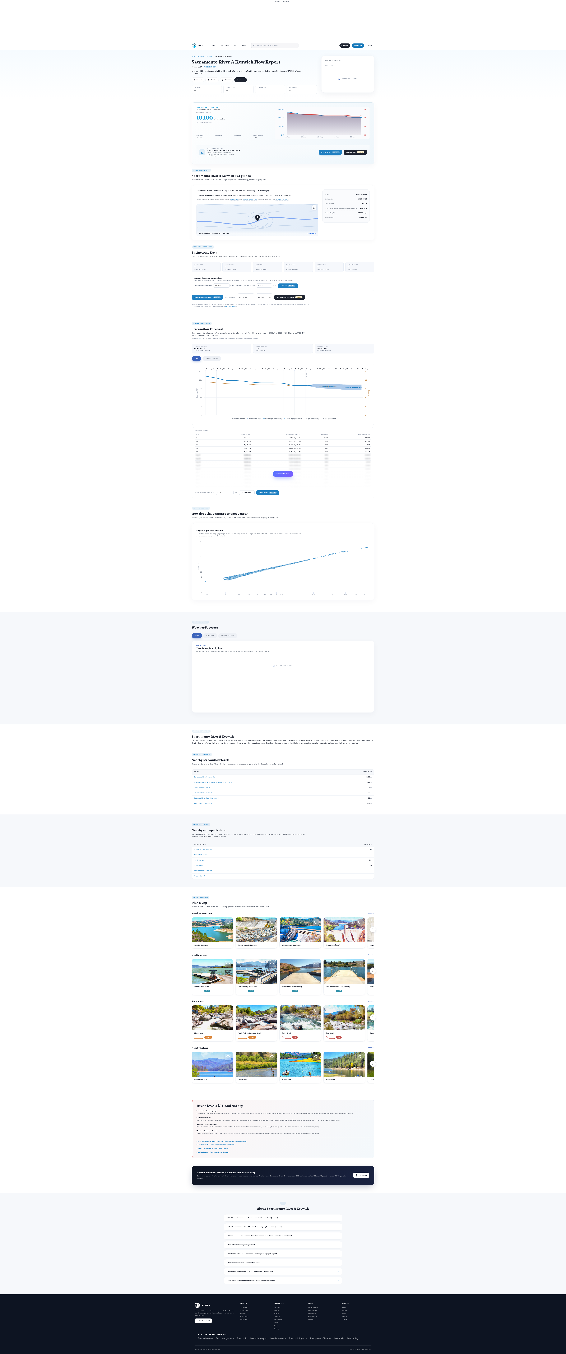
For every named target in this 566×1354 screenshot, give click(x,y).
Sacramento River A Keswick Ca (204, 777)
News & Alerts (312, 1310)
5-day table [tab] (210, 635)
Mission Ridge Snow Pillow (203, 849)
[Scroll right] (373, 929)
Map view (226, 80)
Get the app (361, 1175)
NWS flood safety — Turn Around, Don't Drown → (212, 1152)
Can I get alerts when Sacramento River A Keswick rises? (251, 1281)
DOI (370, 1349)
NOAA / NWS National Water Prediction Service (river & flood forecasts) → (221, 1141)
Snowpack (243, 1307)
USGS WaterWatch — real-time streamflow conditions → (216, 1145)
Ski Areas (277, 1307)
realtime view (234, 199)
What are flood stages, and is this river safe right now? (250, 1272)
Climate (213, 45)
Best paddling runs (298, 1338)
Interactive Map (313, 1307)
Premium (345, 1310)
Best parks (242, 1338)
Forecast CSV (267, 492)
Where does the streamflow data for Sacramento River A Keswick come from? (259, 1236)
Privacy (344, 1316)
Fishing (276, 1313)
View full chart (329, 152)
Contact (344, 1319)
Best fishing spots (259, 1338)
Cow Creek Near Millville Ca (203, 793)
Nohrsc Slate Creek (200, 855)
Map (235, 45)
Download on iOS (204, 1321)
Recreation (225, 45)
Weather (310, 1319)
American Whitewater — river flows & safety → (212, 1148)
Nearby (239, 80)
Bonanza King (198, 865)
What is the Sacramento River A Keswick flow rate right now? (252, 1218)
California (209, 56)
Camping (277, 1316)
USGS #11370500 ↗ (210, 67)
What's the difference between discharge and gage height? (252, 1254)
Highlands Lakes (199, 860)
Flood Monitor (312, 1316)
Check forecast (247, 492)
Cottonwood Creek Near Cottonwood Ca (206, 798)
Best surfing (352, 1338)
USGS (354, 1349)
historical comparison (250, 199)
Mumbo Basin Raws (200, 876)
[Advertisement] (283, 21)
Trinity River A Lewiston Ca (203, 803)
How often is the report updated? (241, 1245)
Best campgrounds (225, 1338)
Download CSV (354, 152)
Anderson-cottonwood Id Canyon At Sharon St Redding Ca (213, 782)
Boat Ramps (278, 1319)
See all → (371, 913)
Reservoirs (243, 1313)
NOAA (358, 1349)
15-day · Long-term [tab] (227, 635)
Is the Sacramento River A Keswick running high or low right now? (254, 1227)
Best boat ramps (278, 1338)
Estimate (287, 286)
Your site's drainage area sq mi (214, 285)
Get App (345, 45)
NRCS (362, 1349)
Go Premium (358, 45)
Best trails (339, 1338)
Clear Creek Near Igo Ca (202, 787)
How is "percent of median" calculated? (243, 1263)
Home (193, 56)
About (344, 1307)
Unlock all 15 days (283, 474)
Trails (276, 1326)
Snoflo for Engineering (230, 306)
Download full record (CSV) (206, 297)
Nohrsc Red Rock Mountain (203, 870)
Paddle (276, 1310)
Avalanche (243, 1319)
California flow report (281, 199)
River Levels (244, 1316)
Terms (344, 1313)
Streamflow (201, 56)
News (244, 45)
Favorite (198, 80)
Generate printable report (289, 297)
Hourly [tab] (197, 635)
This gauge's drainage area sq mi (255, 285)
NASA (366, 1349)
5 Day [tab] (196, 358)
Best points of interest (320, 1338)
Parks (276, 1323)
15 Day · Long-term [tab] (211, 358)
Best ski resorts (205, 1338)
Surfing (276, 1329)
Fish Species (312, 1313)
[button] (228, 922)
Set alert (214, 80)
